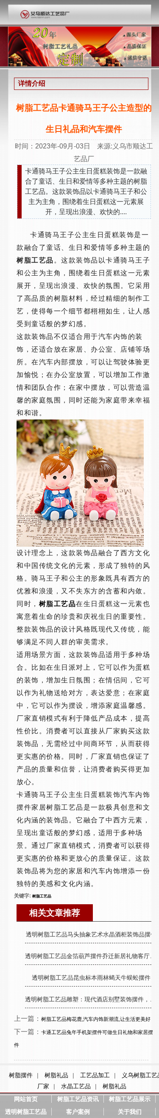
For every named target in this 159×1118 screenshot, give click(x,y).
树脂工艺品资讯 (78, 1099)
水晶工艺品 (76, 1086)
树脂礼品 (56, 1075)
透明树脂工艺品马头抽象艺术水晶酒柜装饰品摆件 (91, 934)
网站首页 (26, 1099)
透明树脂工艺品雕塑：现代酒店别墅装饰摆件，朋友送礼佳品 (91, 999)
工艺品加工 (95, 1075)
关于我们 (130, 1111)
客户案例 (78, 1111)
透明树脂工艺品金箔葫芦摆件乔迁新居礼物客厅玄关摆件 (91, 956)
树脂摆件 (21, 1075)
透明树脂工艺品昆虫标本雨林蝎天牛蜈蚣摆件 (91, 977)
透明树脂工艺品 (26, 1111)
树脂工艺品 (41, 896)
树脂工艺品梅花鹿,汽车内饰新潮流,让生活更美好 (96, 1019)
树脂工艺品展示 (130, 1099)
